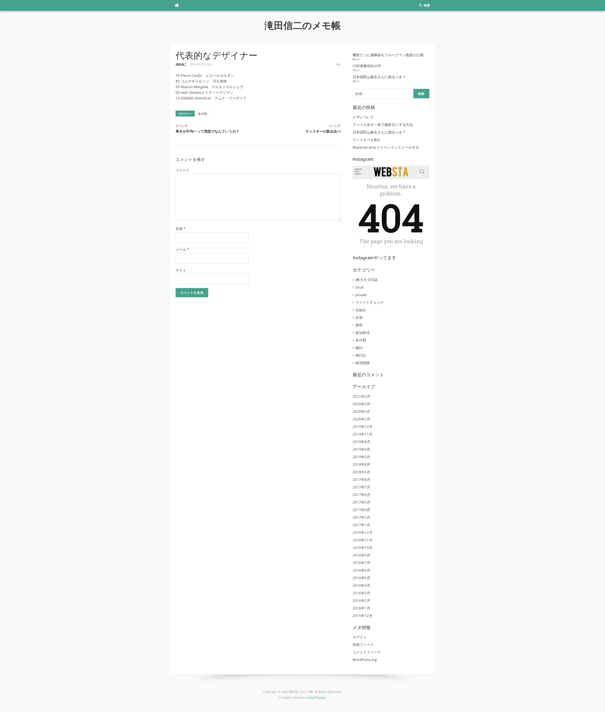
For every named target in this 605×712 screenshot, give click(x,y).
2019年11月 (362, 434)
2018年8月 (361, 464)
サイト (181, 270)
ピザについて (363, 117)
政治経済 (362, 332)
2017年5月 (361, 502)
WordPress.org (365, 659)
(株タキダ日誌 (366, 279)
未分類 (202, 114)
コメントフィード (367, 652)
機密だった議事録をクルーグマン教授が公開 (388, 54)
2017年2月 (361, 517)
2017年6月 (361, 494)
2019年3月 (361, 456)
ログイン (360, 636)
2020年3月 (361, 411)
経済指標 (362, 362)
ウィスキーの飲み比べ (323, 131)
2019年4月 (361, 449)
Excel (359, 287)
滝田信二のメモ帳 (302, 25)
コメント (183, 170)
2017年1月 (361, 524)
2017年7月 (361, 487)
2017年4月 (361, 509)
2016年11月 (362, 540)
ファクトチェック (369, 302)
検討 (359, 347)
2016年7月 (361, 562)
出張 (359, 317)
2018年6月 (361, 472)
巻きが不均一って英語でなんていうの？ (207, 131)
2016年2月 (361, 600)
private (361, 294)
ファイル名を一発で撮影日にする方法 (383, 124)
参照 (359, 325)
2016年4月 (361, 585)
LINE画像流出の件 (367, 65)
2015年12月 (362, 615)
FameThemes (316, 697)
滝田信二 (181, 64)
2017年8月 (361, 479)
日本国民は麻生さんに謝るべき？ (379, 76)
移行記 (360, 355)
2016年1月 (361, 608)
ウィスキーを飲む (367, 139)
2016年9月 (361, 555)
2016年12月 (362, 532)
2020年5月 (361, 403)
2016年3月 (361, 593)
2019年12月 (362, 426)
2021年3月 (361, 396)
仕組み (360, 309)
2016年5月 (361, 577)
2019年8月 (361, 441)
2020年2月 (361, 419)
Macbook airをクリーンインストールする (386, 147)
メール (182, 249)
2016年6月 (361, 570)
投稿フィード (363, 644)
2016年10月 (362, 547)
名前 (181, 228)
